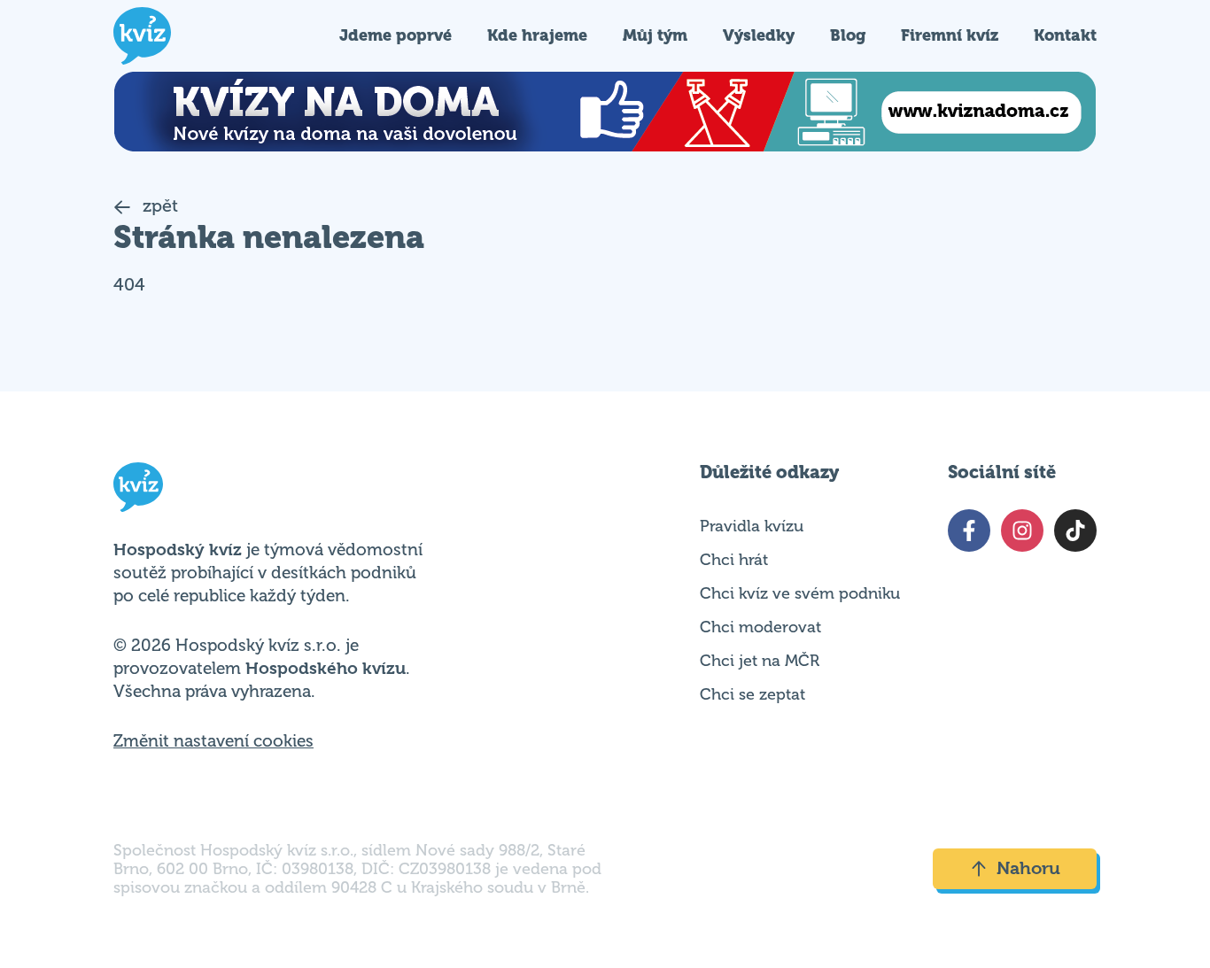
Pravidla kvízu (751, 526)
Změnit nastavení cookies (213, 741)
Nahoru (1028, 868)
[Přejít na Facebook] (969, 530)
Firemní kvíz (949, 35)
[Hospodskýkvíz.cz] (142, 36)
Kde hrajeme (537, 35)
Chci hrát (734, 560)
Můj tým (655, 35)
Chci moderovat (760, 627)
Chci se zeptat (752, 694)
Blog (847, 35)
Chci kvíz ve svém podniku (800, 593)
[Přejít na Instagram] (1022, 530)
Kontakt (1065, 35)
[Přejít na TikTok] (1075, 530)
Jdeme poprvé (395, 35)
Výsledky (759, 35)
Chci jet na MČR (759, 661)
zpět (158, 206)
